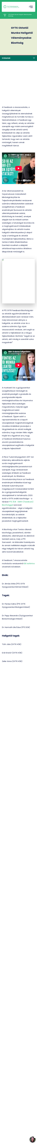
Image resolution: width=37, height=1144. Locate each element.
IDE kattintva (29, 563)
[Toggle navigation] (31, 7)
